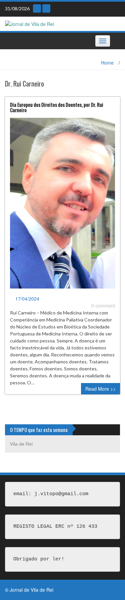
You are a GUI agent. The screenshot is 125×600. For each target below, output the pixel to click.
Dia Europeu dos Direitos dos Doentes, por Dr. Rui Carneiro (56, 107)
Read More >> (100, 388)
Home (107, 62)
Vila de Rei (21, 444)
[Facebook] (46, 8)
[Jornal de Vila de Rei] (29, 23)
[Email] (37, 8)
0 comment (103, 305)
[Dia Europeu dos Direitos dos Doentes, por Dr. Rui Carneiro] (62, 205)
